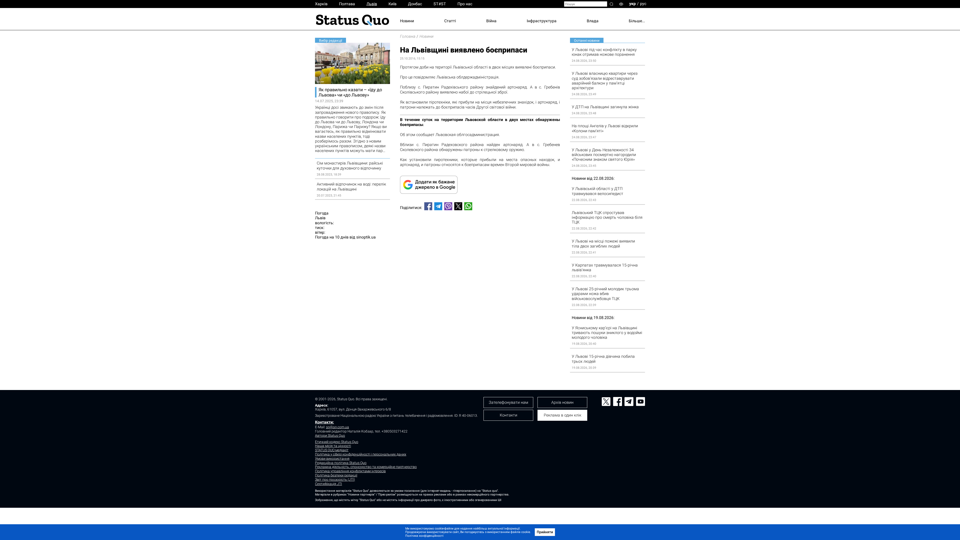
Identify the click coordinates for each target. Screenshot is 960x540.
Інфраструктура (541, 20)
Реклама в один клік (562, 415)
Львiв (371, 4)
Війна (491, 20)
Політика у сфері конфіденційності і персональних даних (360, 454)
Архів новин (562, 402)
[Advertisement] (480, 230)
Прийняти (545, 532)
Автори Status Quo (330, 436)
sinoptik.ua (366, 237)
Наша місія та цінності (333, 446)
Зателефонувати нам (508, 402)
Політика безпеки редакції (336, 475)
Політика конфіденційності (424, 536)
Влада (592, 20)
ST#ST (440, 4)
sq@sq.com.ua (337, 427)
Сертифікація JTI (328, 484)
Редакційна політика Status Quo (340, 463)
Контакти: (324, 422)
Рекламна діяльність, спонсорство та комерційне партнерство (366, 467)
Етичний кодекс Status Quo (336, 442)
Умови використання (332, 458)
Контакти (508, 415)
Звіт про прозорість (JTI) (335, 480)
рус (643, 3)
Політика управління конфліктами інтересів (350, 471)
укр (632, 3)
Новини (407, 20)
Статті (450, 20)
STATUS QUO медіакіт (331, 450)
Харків (321, 4)
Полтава (347, 4)
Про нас (465, 4)
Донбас (415, 4)
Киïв (392, 4)
